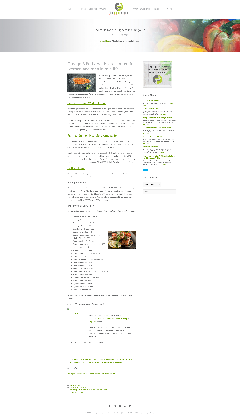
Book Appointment (97, 9)
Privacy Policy (103, 413)
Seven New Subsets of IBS (151, 146)
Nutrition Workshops (142, 9)
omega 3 (77, 387)
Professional (110, 319)
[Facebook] (109, 406)
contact (107, 316)
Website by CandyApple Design (145, 413)
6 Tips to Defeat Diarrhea (150, 100)
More (144, 170)
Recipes (158, 9)
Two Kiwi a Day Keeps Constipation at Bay (156, 127)
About (68, 9)
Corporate (92, 322)
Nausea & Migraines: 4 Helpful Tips (154, 137)
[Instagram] (114, 406)
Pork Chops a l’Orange (77, 392)
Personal (101, 319)
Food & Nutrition (75, 385)
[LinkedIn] (119, 406)
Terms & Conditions (114, 413)
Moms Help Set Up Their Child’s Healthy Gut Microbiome (88, 390)
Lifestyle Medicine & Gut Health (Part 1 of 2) (157, 118)
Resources (81, 9)
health (72, 387)
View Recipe (163, 114)
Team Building (121, 319)
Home (101, 41)
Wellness (84, 387)
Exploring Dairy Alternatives (151, 108)
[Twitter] (130, 406)
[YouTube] (125, 406)
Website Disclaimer (128, 413)
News (169, 9)
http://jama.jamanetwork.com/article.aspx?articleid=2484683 (92, 374)
